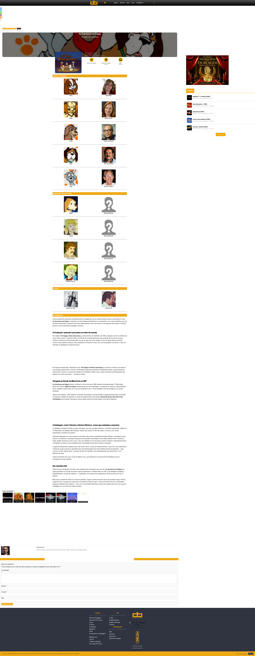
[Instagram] (1, 16)
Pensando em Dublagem (97, 633)
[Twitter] (1, 10)
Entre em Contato (115, 638)
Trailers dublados (95, 641)
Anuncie (112, 634)
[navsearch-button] (154, 3)
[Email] (1, 14)
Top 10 (91, 639)
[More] (1, 18)
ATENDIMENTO (139, 2)
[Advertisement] (127, 15)
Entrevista (92, 627)
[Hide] (0, 19)
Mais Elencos (220, 134)
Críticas (91, 624)
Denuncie (112, 636)
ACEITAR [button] (251, 653)
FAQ (110, 632)
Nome (3, 586)
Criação (111, 624)
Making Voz (93, 637)
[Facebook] (1, 8)
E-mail (4, 592)
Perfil (91, 631)
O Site (111, 618)
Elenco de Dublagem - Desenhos (9, 28)
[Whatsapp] (1, 12)
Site (2, 598)
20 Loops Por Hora (95, 644)
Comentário (5, 571)
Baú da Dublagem (95, 618)
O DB (133, 2)
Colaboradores (114, 620)
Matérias (19, 28)
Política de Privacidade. (242, 653)
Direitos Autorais (114, 622)
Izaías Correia (13, 30)
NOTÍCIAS (122, 2)
